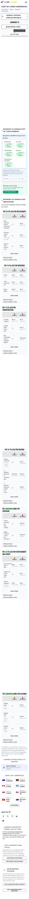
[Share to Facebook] (10, 178)
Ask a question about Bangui (15, 884)
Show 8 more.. (14, 295)
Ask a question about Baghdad (14, 890)
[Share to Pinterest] (16, 178)
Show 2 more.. (14, 591)
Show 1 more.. (14, 253)
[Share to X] (13, 178)
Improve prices (7, 257)
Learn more (23, 752)
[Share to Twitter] (8, 816)
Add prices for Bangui (14, 858)
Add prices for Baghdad (14, 861)
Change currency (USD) (10, 259)
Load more (14, 805)
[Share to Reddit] (23, 178)
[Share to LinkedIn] (19, 178)
